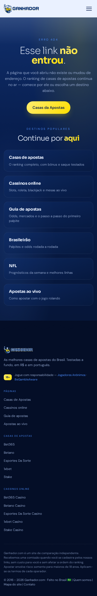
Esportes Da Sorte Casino (23, 513)
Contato (29, 584)
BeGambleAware (26, 379)
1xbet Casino (13, 521)
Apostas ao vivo (15, 424)
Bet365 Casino (15, 497)
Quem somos (82, 580)
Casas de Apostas (17, 399)
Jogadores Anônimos (71, 375)
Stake (8, 477)
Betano (9, 452)
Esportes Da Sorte (17, 460)
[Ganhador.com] (48, 350)
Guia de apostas (16, 416)
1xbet (8, 469)
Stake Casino (13, 530)
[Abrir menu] (89, 8)
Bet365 (9, 444)
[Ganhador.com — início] (21, 8)
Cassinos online (15, 407)
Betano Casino (14, 505)
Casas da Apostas (48, 107)
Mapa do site (13, 584)
